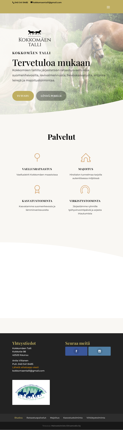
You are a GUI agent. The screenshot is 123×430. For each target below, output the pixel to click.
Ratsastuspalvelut (36, 417)
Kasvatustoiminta (73, 417)
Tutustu (23, 95)
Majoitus (54, 417)
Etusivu (19, 417)
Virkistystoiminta (96, 417)
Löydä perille (51, 95)
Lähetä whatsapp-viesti (25, 367)
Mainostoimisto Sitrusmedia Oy (66, 426)
